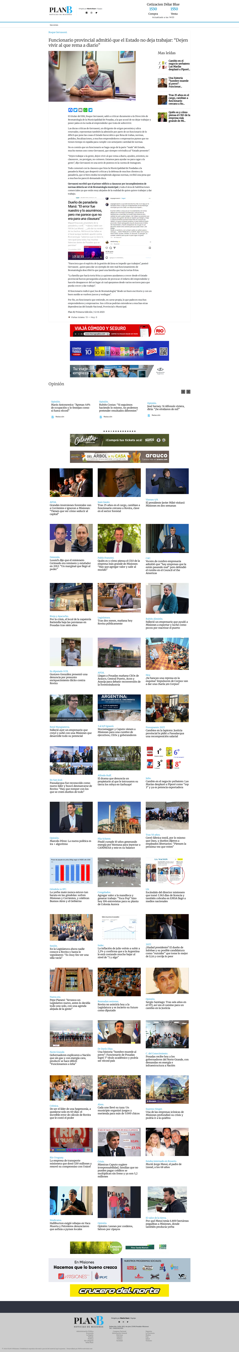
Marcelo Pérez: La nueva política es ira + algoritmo (70, 842)
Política (90, 1339)
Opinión (119, 1337)
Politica (119, 1339)
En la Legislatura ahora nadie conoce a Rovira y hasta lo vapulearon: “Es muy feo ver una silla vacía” (69, 953)
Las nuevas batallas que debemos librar (119, 408)
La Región (89, 1335)
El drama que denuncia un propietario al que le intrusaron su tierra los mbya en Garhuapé (118, 781)
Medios (148, 1335)
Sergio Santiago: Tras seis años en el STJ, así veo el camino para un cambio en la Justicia (166, 1005)
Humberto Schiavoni (112, 415)
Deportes (149, 1331)
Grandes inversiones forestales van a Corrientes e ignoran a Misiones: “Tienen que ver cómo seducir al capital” (70, 510)
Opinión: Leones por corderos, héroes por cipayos (115, 1228)
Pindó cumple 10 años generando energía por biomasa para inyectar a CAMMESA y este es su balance (119, 844)
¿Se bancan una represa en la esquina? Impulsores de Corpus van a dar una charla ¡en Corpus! (167, 681)
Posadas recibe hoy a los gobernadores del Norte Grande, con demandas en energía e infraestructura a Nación (167, 1061)
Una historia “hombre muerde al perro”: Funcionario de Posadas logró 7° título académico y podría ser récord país (118, 1056)
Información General (119, 1333)
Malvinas (119, 1335)
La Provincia (150, 1333)
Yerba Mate (89, 1342)
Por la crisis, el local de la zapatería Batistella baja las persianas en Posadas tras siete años (70, 622)
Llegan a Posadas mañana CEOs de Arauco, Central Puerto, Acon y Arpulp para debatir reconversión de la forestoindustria (119, 680)
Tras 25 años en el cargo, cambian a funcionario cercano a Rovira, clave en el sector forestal (119, 508)
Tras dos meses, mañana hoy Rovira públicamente (115, 622)
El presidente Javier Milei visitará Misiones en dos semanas (165, 504)
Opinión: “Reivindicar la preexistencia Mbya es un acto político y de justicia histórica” (165, 407)
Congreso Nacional (119, 1331)
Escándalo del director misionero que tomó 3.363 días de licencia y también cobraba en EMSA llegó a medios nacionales (166, 897)
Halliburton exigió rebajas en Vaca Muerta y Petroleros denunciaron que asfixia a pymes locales (70, 1226)
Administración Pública (84, 1331)
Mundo (90, 1337)
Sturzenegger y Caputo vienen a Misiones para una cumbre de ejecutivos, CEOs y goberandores (117, 732)
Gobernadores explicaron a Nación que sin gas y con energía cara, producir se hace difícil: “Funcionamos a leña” (70, 1059)
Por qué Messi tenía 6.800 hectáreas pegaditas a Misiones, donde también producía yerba (167, 1223)
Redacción (60, 418)
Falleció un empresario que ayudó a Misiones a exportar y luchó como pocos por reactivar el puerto (167, 624)
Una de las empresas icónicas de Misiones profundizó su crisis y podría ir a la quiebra (165, 1114)
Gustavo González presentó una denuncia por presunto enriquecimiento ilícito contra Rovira (69, 679)
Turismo (149, 1341)
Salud (148, 1339)
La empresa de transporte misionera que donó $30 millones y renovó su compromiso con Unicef (71, 1163)
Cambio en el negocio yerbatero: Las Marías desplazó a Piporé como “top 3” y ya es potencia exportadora (167, 784)
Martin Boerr (91, 9)
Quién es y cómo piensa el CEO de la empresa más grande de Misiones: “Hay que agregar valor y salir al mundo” (119, 565)
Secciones (54, 25)
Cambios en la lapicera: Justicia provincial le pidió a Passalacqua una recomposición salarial (165, 733)
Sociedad (119, 1341)
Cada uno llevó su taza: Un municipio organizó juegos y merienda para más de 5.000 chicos (119, 1110)
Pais (147, 1337)
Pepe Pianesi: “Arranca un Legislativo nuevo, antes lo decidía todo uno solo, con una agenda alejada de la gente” (70, 1004)
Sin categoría (88, 1341)
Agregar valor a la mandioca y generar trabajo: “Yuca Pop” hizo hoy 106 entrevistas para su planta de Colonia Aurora (118, 900)
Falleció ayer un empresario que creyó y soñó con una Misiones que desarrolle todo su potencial (71, 733)
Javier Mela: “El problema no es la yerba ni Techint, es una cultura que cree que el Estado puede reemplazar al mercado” (70, 408)
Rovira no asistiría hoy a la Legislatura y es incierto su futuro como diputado (118, 1007)
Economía (89, 1333)
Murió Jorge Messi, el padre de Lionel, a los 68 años (163, 1166)
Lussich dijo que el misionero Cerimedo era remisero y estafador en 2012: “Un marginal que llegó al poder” (70, 565)
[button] (188, 392)
